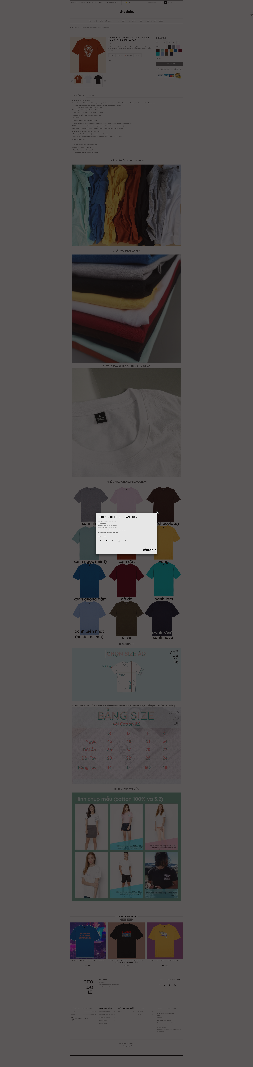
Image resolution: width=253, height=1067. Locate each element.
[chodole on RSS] (112, 540)
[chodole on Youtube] (119, 540)
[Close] (157, 512)
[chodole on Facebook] (100, 540)
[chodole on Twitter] (106, 540)
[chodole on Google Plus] (125, 540)
